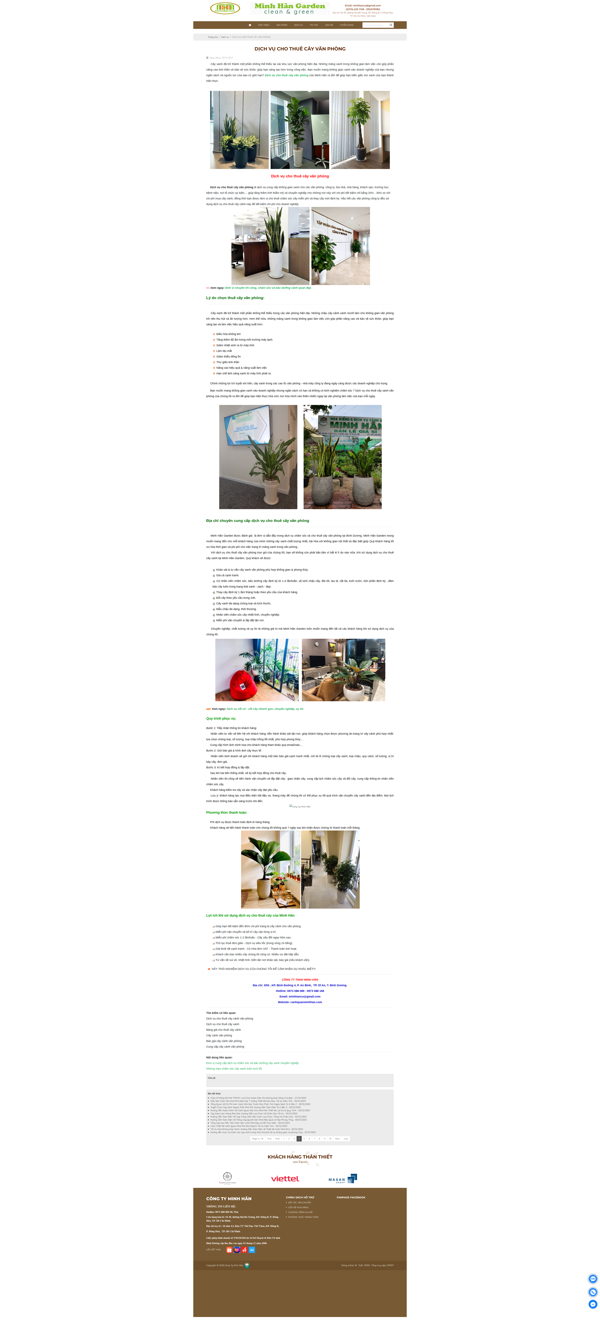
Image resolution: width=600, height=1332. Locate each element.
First (269, 1138)
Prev (277, 1138)
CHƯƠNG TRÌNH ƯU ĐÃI (300, 1212)
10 (330, 1138)
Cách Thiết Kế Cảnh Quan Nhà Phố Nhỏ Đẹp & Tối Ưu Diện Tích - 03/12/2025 (248, 1126)
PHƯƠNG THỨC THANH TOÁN (303, 1217)
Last (346, 1138)
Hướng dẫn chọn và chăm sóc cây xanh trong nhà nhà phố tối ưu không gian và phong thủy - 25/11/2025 (263, 1132)
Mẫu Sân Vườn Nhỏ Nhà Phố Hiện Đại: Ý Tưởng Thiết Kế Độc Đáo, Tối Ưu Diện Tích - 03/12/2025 (258, 1101)
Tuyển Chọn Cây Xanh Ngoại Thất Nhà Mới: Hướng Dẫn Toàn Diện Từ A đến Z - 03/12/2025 (255, 1107)
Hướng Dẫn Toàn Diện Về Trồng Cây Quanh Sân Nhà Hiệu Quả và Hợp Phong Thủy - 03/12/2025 (258, 1119)
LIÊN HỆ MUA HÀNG (298, 1207)
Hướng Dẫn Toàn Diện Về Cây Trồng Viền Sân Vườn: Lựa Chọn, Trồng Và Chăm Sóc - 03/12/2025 (258, 1116)
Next (337, 1138)
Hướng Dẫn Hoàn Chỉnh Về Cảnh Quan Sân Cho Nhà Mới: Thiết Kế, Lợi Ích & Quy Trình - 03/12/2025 (260, 1110)
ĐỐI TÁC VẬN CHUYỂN (299, 1202)
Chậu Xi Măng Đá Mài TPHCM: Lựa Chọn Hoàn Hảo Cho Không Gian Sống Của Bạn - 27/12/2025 (258, 1097)
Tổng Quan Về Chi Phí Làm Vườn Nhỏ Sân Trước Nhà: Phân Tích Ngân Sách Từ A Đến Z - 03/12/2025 (260, 1104)
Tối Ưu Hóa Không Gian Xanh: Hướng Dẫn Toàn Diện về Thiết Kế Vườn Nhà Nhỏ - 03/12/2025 (256, 1129)
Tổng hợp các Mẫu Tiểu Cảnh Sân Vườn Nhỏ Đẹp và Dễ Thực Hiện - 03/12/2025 (250, 1122)
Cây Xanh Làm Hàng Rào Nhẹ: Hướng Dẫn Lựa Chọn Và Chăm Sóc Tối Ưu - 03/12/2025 (254, 1113)
